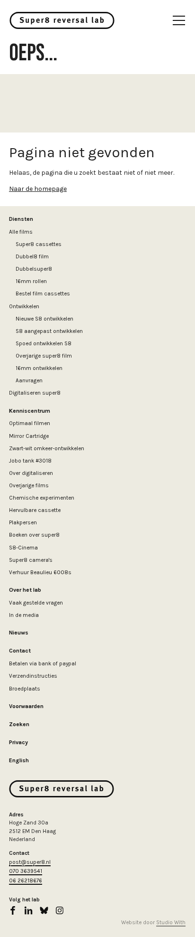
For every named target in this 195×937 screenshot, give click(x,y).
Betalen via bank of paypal (42, 663)
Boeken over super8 (34, 534)
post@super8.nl (30, 862)
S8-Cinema (23, 547)
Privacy (18, 742)
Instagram (60, 910)
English (19, 760)
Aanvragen (29, 380)
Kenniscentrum (29, 410)
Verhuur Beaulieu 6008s (40, 572)
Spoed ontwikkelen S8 (43, 343)
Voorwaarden (26, 706)
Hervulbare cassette (35, 510)
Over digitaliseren (31, 473)
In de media (24, 615)
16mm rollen (31, 281)
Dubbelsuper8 (34, 268)
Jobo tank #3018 (30, 460)
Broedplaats (24, 688)
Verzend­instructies (33, 675)
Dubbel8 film (32, 256)
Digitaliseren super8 (35, 392)
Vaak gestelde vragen (36, 602)
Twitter (44, 910)
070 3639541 (25, 871)
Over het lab (25, 590)
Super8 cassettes (39, 244)
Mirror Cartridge (29, 436)
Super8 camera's (31, 560)
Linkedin (28, 910)
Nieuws (18, 632)
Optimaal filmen (29, 423)
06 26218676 (25, 880)
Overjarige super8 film (44, 355)
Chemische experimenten (41, 497)
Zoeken (19, 724)
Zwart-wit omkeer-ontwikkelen (46, 448)
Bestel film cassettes (43, 293)
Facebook (13, 910)
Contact (20, 650)
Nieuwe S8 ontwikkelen (44, 318)
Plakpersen (23, 522)
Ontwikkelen (24, 306)
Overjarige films (29, 485)
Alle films (21, 231)
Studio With (171, 922)
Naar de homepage (38, 189)
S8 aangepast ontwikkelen (49, 331)
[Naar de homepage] (62, 20)
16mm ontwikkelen (39, 368)
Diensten (21, 219)
